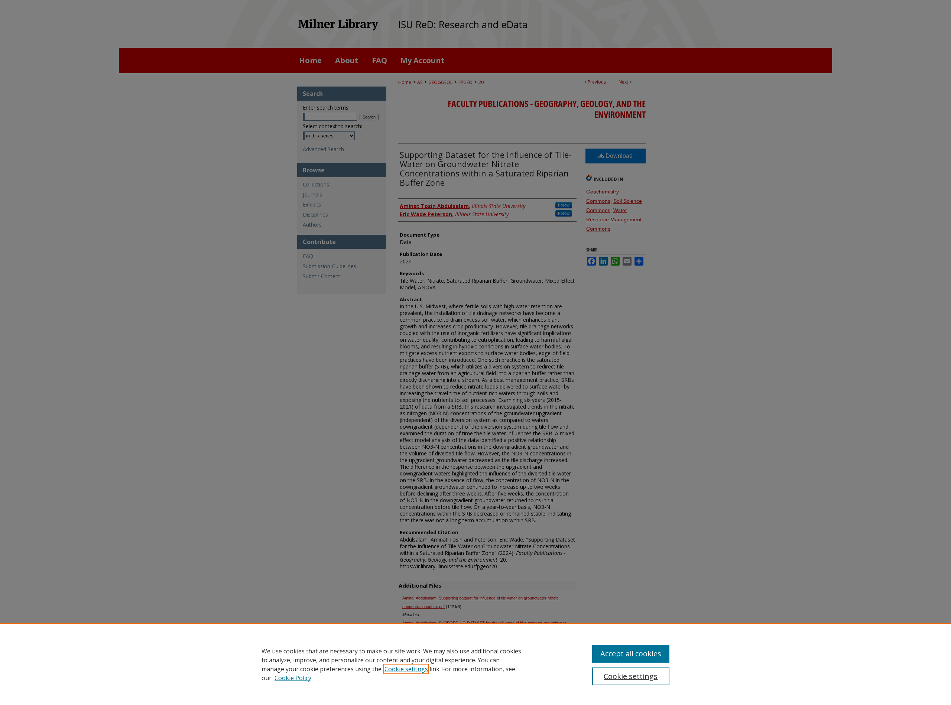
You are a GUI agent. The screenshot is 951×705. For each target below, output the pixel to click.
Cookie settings (406, 669)
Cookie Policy (293, 678)
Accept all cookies (630, 654)
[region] (475, 664)
